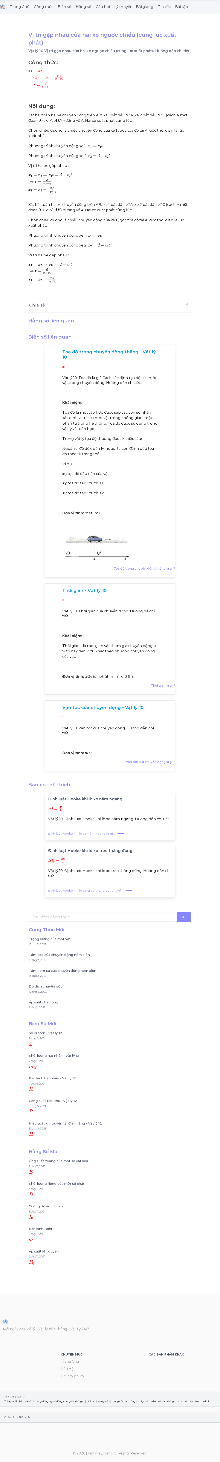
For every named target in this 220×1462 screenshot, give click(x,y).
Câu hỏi (103, 7)
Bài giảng (144, 7)
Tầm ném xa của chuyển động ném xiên (62, 971)
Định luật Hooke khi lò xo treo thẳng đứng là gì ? (90, 890)
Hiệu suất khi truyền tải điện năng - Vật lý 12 (65, 1123)
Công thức (43, 7)
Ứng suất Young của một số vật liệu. (59, 1161)
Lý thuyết (122, 7)
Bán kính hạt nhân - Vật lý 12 (52, 1078)
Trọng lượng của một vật (50, 939)
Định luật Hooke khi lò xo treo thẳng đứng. (91, 850)
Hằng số (83, 7)
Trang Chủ (19, 7)
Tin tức (164, 7)
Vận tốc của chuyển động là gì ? (150, 762)
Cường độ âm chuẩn (46, 1206)
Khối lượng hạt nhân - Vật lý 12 (54, 1056)
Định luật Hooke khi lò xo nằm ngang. (86, 798)
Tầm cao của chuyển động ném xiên (59, 955)
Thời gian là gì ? (163, 685)
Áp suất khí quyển (44, 1251)
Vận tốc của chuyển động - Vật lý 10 (103, 707)
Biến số (64, 7)
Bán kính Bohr (40, 1229)
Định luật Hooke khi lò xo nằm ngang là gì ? (86, 833)
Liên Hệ (67, 1369)
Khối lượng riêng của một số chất (56, 1184)
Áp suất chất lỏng (43, 1002)
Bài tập (181, 7)
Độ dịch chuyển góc (45, 986)
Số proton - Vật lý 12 (45, 1033)
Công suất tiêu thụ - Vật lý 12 (53, 1101)
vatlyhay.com (99, 1453)
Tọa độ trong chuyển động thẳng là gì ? (144, 568)
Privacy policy (72, 1376)
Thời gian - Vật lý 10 (84, 590)
